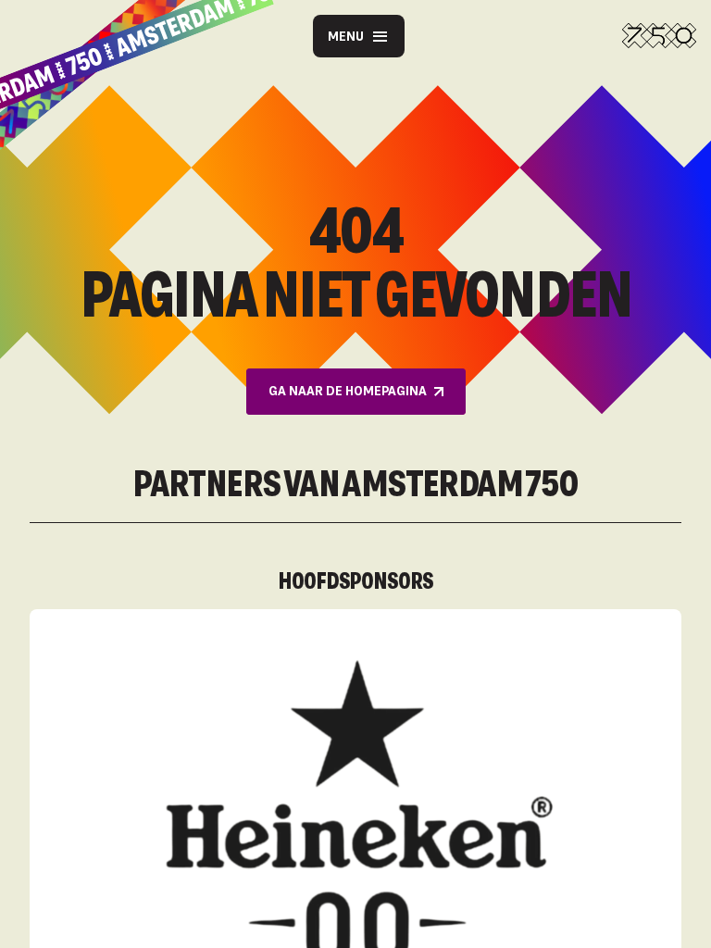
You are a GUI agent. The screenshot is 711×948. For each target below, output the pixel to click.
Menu (346, 36)
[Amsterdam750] (659, 36)
